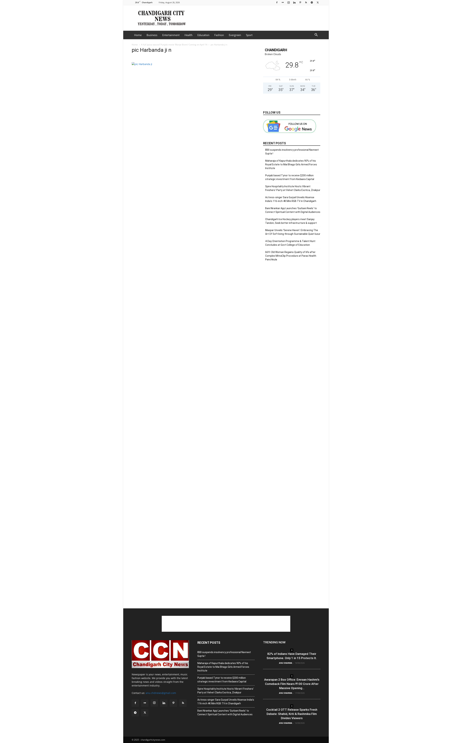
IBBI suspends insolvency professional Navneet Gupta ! (292, 151)
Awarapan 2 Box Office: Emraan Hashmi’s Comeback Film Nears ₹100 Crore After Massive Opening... (291, 684)
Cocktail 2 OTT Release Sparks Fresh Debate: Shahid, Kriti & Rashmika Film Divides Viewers (291, 714)
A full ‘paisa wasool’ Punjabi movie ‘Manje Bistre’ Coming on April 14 (174, 44)
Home (138, 35)
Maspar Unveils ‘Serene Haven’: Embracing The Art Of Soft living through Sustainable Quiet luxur (292, 232)
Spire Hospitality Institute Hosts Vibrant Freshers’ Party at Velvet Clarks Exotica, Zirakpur (292, 188)
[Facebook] (276, 2)
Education (203, 35)
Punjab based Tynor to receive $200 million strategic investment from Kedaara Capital (289, 177)
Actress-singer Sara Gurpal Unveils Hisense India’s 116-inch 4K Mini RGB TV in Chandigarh (290, 199)
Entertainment (171, 35)
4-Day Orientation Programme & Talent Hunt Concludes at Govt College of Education (290, 243)
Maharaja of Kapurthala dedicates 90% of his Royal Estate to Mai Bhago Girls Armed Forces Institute (291, 164)
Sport (249, 35)
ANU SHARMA (285, 663)
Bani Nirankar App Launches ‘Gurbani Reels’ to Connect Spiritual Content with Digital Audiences (292, 210)
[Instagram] (288, 2)
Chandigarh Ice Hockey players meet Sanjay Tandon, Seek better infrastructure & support (291, 221)
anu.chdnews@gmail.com (161, 693)
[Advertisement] (256, 18)
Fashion (219, 35)
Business (152, 35)
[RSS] (306, 2)
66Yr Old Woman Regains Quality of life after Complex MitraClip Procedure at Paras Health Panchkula (290, 256)
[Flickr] (282, 2)
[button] (316, 35)
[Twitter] (317, 2)
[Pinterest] (300, 2)
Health (188, 35)
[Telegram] (311, 2)
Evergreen (235, 35)
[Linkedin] (294, 2)
